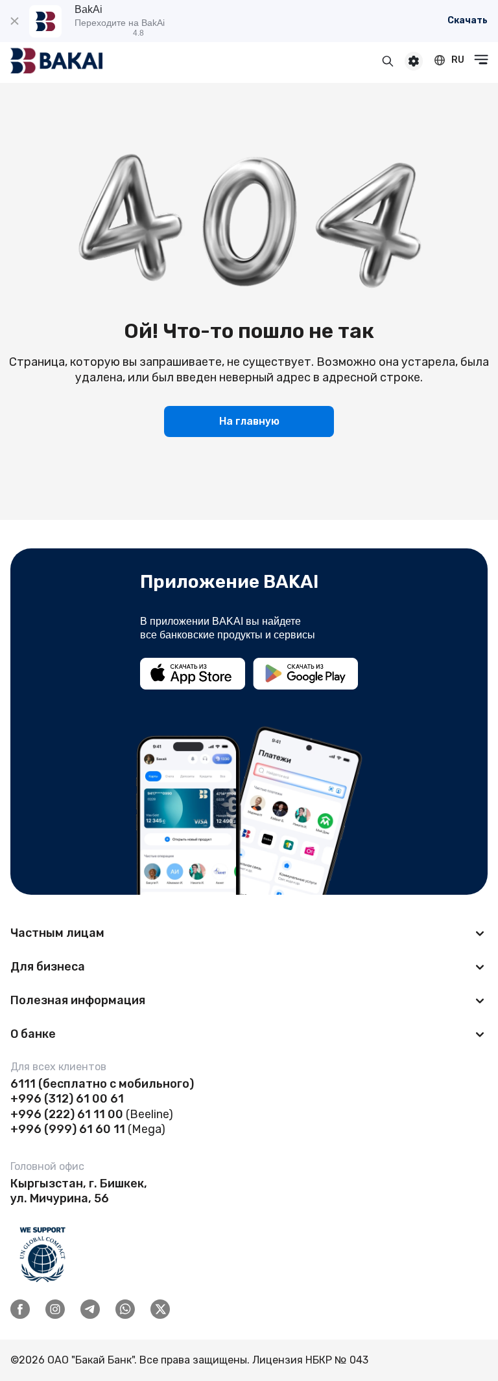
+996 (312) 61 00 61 (67, 1099)
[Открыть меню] (481, 60)
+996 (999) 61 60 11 (67, 1129)
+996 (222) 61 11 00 (66, 1114)
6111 (23, 1084)
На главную (249, 421)
